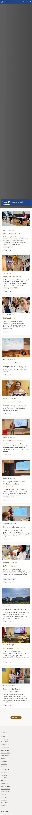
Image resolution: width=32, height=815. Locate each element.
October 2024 (5, 755)
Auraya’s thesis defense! (12, 363)
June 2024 (4, 761)
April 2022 (4, 800)
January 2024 (5, 769)
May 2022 (4, 797)
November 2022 (5, 789)
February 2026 (5, 739)
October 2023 (5, 772)
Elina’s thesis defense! (11, 233)
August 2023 (4, 775)
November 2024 (5, 753)
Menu (27, 2)
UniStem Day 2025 (10, 318)
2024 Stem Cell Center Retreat (14, 609)
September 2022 (5, 791)
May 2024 (4, 764)
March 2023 (4, 783)
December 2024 (5, 750)
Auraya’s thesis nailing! (12, 401)
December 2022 (5, 786)
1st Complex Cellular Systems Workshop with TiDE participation (14, 483)
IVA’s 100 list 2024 (10, 566)
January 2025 (5, 747)
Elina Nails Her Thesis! (12, 276)
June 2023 (4, 778)
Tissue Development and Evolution (12, 203)
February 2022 (5, 805)
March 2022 (4, 803)
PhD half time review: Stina (13, 648)
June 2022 (4, 794)
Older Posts (16, 717)
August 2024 (4, 758)
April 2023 (4, 780)
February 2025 (5, 744)
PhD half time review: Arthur (14, 440)
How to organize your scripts (14, 527)
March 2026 (4, 736)
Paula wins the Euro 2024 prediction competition (12, 690)
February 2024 (5, 766)
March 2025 (4, 742)
